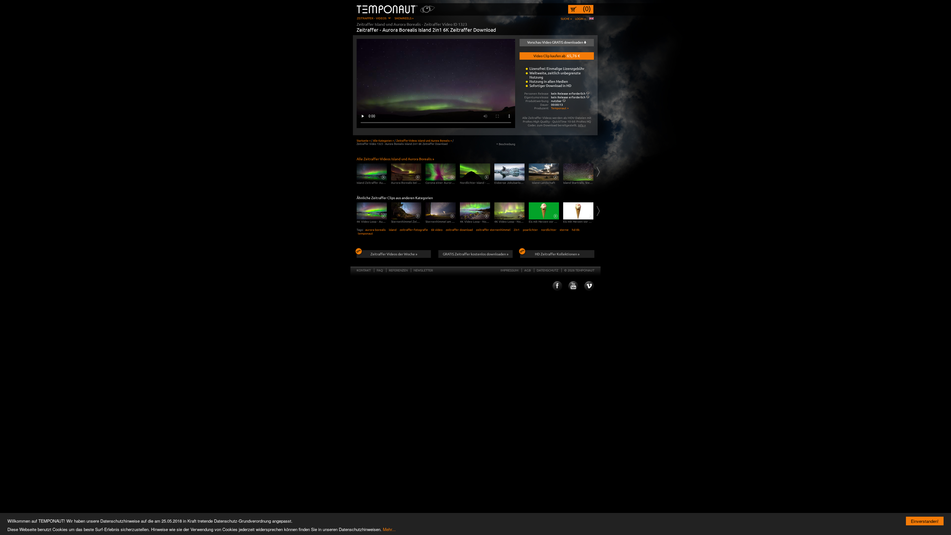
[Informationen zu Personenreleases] (587, 93)
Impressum (509, 270)
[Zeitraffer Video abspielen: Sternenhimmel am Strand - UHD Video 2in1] (440, 210)
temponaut (365, 233)
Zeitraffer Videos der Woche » (393, 254)
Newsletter (423, 270)
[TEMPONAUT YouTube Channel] (573, 286)
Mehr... (389, 529)
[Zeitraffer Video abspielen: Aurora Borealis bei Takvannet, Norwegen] (406, 172)
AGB (527, 270)
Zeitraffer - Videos (371, 18)
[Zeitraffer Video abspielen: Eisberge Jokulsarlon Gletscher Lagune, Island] (509, 172)
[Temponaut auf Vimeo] (589, 286)
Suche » (566, 19)
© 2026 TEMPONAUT (579, 270)
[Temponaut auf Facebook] (557, 286)
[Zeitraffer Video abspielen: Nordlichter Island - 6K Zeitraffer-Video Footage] (475, 172)
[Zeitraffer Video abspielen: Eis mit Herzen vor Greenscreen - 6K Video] (544, 210)
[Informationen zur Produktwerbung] (564, 100)
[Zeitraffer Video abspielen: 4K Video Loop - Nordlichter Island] (475, 210)
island (392, 230)
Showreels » (404, 18)
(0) (587, 9)
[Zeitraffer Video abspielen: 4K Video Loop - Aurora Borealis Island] (372, 210)
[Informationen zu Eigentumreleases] (587, 96)
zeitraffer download (459, 230)
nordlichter (548, 230)
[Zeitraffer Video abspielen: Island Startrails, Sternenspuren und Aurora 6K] (578, 172)
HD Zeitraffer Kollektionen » (557, 254)
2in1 (517, 230)
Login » (580, 19)
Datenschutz (547, 270)
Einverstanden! (925, 521)
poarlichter (530, 230)
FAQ (380, 270)
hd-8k (576, 230)
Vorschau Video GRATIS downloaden (555, 42)
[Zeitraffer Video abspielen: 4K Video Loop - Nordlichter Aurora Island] (509, 210)
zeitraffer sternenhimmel (493, 230)
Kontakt (364, 270)
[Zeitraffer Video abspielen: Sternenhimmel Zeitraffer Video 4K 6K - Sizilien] (406, 210)
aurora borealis (375, 230)
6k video (437, 230)
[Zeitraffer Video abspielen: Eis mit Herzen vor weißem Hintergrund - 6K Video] (578, 210)
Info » (582, 125)
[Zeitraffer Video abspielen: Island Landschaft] (544, 172)
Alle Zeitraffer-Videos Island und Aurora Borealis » (395, 159)
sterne (564, 230)
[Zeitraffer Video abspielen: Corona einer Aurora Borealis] (440, 172)
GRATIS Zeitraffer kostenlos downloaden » (475, 254)
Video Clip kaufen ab (556, 55)
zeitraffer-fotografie (414, 230)
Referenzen (398, 270)
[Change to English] (591, 19)
